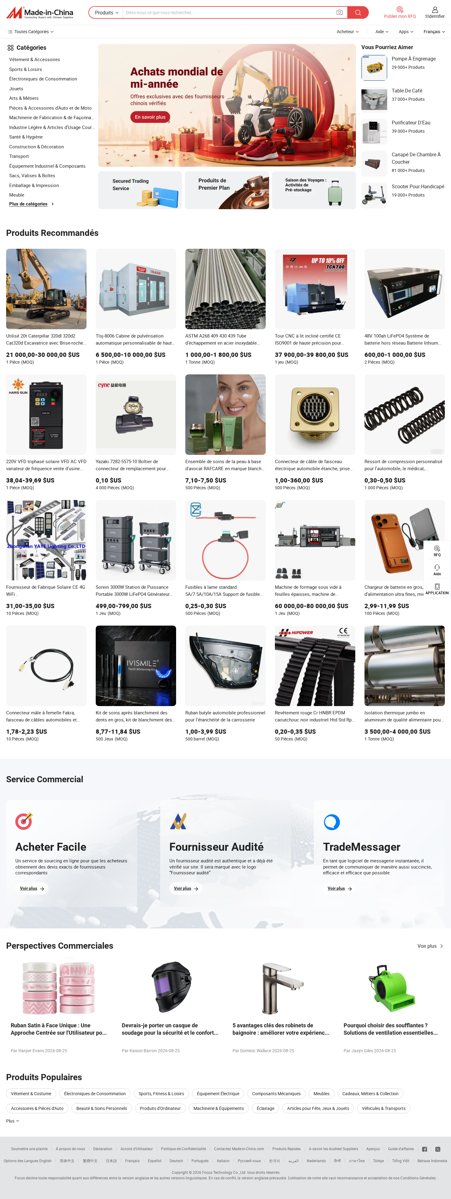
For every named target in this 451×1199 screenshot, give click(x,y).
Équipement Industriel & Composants (47, 166)
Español (154, 1160)
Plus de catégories (28, 204)
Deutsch (176, 1160)
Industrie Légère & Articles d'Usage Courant (52, 127)
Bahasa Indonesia (432, 1160)
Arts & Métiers (24, 98)
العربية (293, 1160)
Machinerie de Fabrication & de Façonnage (52, 117)
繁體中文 (90, 1160)
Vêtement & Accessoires (34, 59)
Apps (404, 31)
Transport (19, 156)
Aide (380, 31)
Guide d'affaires (401, 1148)
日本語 (111, 1160)
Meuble (16, 195)
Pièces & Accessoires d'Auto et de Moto (50, 108)
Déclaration (102, 1148)
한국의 (274, 1160)
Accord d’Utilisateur (137, 1148)
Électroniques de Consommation (43, 79)
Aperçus (373, 1148)
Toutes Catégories (31, 31)
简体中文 (67, 1160)
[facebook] (424, 1148)
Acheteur (345, 31)
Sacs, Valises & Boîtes (32, 175)
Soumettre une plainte (29, 1148)
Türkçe (378, 1160)
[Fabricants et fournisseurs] (39, 12)
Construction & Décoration (36, 146)
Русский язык (249, 1160)
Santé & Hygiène (26, 137)
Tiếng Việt (400, 1160)
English (45, 1160)
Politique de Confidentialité (183, 1148)
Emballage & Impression (34, 185)
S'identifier (435, 16)
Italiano (223, 1160)
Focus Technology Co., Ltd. (224, 1172)
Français (132, 1160)
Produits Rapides (286, 1148)
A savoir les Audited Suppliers (333, 1148)
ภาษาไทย (357, 1160)
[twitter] (437, 1148)
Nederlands (316, 1160)
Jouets (16, 88)
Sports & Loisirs (25, 69)
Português (200, 1160)
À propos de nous (70, 1148)
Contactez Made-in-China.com (239, 1148)
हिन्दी (337, 1160)
